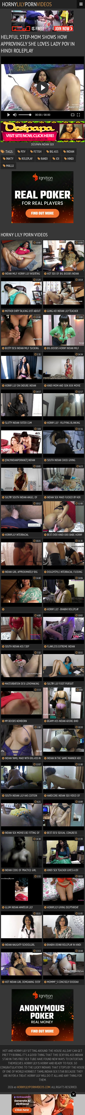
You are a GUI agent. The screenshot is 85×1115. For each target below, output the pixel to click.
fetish (37, 151)
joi (57, 159)
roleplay (27, 159)
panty (9, 159)
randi (44, 159)
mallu (10, 166)
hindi (70, 159)
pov (22, 151)
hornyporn (27, 4)
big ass (53, 151)
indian (70, 151)
